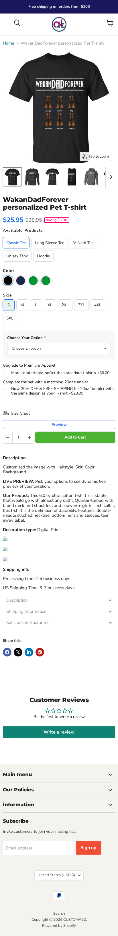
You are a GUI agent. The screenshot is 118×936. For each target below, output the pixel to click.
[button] (59, 600)
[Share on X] (18, 652)
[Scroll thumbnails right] (110, 177)
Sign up (88, 848)
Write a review (59, 732)
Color (8, 271)
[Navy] (20, 280)
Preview (59, 424)
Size (7, 295)
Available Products (23, 230)
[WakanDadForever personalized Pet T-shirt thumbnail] (12, 177)
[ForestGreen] (33, 280)
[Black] (8, 280)
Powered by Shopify (59, 925)
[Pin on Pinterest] (40, 652)
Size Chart (20, 413)
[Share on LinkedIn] (29, 652)
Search (59, 913)
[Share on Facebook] (7, 652)
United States (56, 875)
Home (8, 43)
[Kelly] (46, 280)
